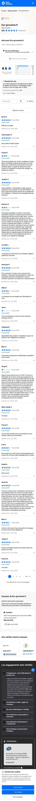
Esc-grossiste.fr (24, 10)
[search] (21, 101)
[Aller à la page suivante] (30, 576)
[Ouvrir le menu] (33, 3)
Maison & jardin (12, 10)
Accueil (3, 10)
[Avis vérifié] (2, 122)
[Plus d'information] (21, 768)
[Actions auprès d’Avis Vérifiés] (34, 128)
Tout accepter (18, 787)
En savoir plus (10, 762)
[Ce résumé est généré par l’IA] (21, 90)
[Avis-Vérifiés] (6, 3)
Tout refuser (18, 792)
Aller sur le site (12, 624)
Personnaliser (18, 797)
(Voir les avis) (22, 30)
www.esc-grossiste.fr (10, 618)
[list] (18, 649)
